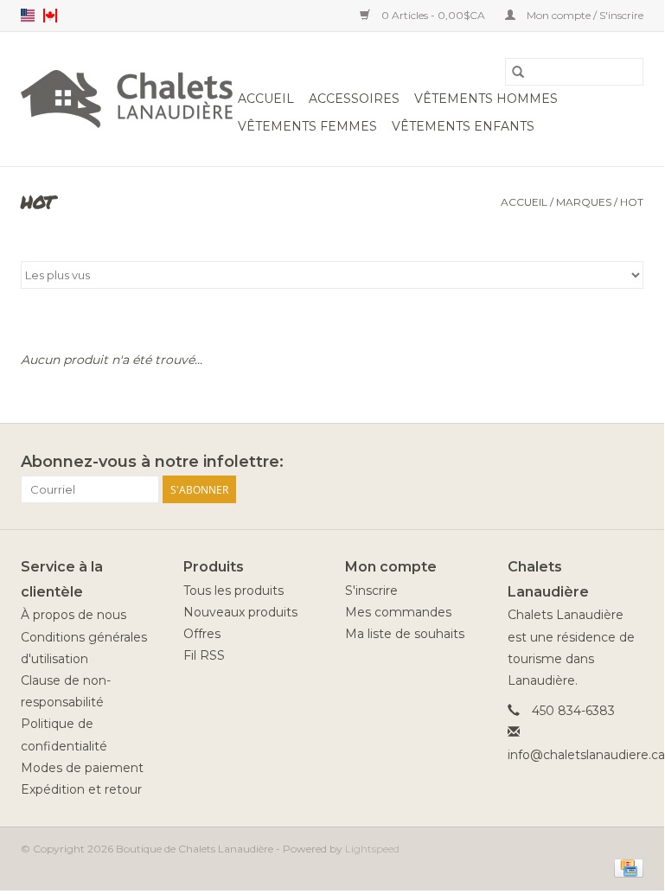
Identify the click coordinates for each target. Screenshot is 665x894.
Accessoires (354, 98)
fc (50, 15)
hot (631, 201)
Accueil (266, 98)
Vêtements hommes (486, 98)
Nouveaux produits (240, 612)
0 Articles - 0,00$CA (433, 15)
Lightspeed (372, 848)
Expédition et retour (81, 789)
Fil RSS (204, 655)
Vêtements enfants (463, 126)
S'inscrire (371, 590)
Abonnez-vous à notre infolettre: (152, 462)
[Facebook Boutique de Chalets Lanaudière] (567, 462)
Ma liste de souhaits (404, 634)
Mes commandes (398, 612)
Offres (202, 634)
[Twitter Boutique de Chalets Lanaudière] (598, 462)
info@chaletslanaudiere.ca (586, 755)
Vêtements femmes (307, 126)
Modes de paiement (82, 768)
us (28, 15)
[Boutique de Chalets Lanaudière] (127, 99)
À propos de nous (73, 615)
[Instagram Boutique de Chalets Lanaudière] (629, 462)
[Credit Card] (625, 866)
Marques (583, 201)
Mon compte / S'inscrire (583, 15)
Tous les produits (233, 590)
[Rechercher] (518, 72)
